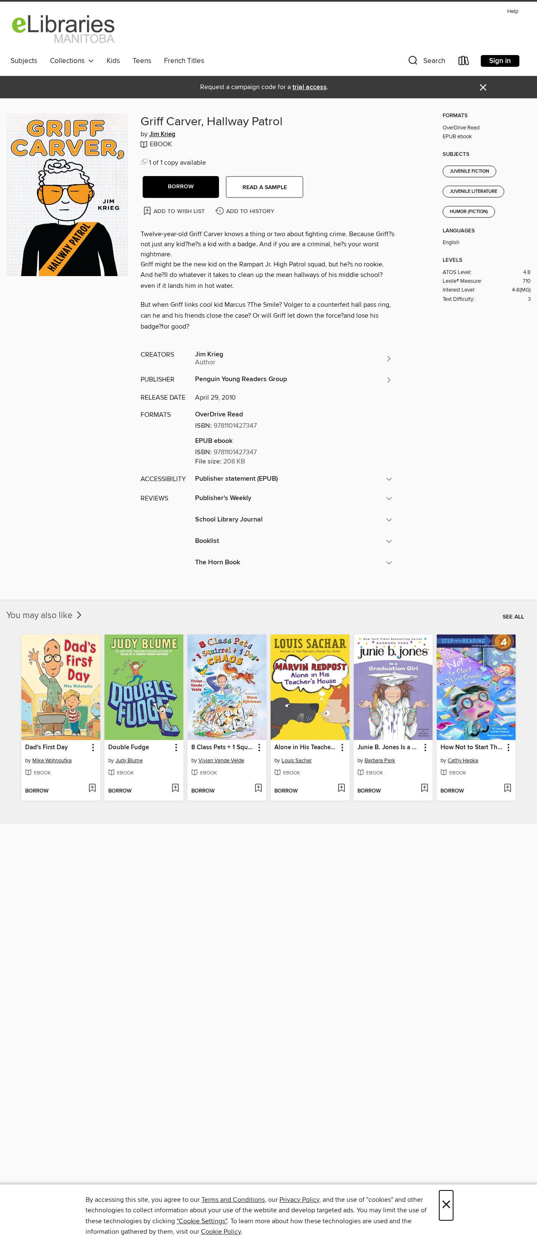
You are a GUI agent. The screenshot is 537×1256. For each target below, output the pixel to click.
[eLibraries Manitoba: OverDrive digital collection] (63, 29)
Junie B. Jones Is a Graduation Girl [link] (389, 747)
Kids (113, 61)
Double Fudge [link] (128, 747)
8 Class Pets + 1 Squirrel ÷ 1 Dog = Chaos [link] (223, 747)
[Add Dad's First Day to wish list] (92, 788)
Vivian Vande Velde (221, 760)
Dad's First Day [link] (46, 747)
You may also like (40, 615)
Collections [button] (69, 61)
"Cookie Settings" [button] (202, 1221)
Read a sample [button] (264, 187)
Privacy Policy (299, 1199)
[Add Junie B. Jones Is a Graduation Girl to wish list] (424, 788)
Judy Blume (129, 760)
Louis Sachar (297, 760)
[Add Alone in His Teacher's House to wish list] (341, 788)
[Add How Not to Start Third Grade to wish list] (507, 788)
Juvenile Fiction (469, 171)
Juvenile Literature (473, 192)
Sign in (500, 61)
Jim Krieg (162, 134)
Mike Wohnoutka (52, 760)
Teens (142, 61)
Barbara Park (380, 760)
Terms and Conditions (233, 1199)
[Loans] (464, 62)
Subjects (23, 61)
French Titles (184, 61)
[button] (425, 62)
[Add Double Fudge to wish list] (175, 788)
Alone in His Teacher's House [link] (306, 747)
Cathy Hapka (463, 760)
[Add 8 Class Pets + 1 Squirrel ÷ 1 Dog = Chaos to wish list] (258, 788)
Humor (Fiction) (469, 212)
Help (512, 11)
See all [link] (513, 617)
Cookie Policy (221, 1231)
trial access (309, 87)
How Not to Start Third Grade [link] (472, 747)
